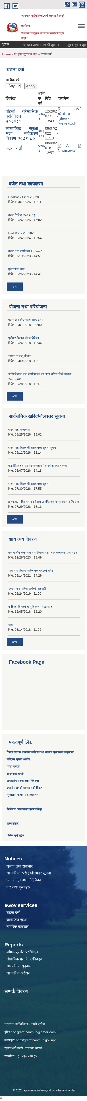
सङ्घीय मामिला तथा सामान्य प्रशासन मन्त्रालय (47, 752)
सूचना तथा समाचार (19, 866)
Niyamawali (67, 150)
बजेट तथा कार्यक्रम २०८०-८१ (25, 251)
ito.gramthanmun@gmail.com (34, 1032)
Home (6, 54)
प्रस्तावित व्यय (16, 269)
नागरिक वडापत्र (17, 927)
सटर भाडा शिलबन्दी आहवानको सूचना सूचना (32, 447)
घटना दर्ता (14, 148)
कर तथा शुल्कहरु (18, 887)
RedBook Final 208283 (24, 197)
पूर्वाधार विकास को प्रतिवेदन (23, 338)
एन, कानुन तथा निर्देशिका (23, 880)
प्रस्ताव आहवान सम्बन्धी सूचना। (36, 45)
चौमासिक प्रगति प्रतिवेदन (24, 959)
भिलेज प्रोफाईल (15, 835)
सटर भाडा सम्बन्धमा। (20, 429)
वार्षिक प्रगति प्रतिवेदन (22, 952)
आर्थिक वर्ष (12, 80)
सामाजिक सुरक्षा (16, 920)
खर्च (10, 624)
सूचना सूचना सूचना (72, 45)
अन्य (14, 287)
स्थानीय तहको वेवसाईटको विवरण (25, 788)
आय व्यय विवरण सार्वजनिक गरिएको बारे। (30, 570)
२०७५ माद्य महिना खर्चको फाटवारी (27, 588)
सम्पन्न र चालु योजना (19, 356)
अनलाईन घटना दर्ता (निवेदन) (23, 780)
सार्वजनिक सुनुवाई (18, 966)
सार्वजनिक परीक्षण (18, 973)
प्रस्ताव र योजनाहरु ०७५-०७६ (25, 320)
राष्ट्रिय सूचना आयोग (18, 759)
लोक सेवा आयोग (15, 773)
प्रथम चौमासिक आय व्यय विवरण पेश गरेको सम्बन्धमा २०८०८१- (43, 552)
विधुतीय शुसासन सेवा (25, 54)
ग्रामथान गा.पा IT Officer (22, 795)
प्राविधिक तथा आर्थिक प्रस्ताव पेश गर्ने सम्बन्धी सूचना (37, 465)
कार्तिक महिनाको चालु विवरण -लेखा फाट (30, 606)
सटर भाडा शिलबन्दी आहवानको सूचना (28, 483)
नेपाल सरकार (14, 752)
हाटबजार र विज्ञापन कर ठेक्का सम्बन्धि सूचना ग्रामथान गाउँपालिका (44, 501)
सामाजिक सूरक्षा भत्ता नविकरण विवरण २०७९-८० (22, 133)
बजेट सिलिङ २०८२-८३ (21, 215)
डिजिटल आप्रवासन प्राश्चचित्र (24, 809)
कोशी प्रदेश (13, 766)
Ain (69, 145)
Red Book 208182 (21, 233)
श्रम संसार (13, 823)
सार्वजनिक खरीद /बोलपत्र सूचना (28, 873)
